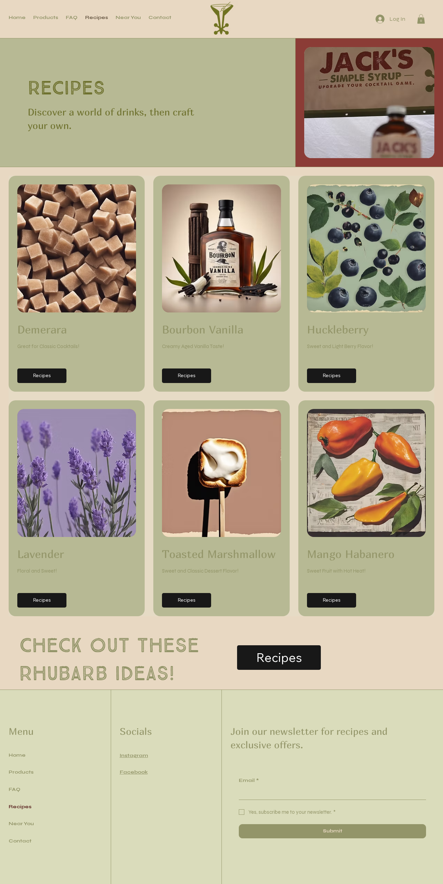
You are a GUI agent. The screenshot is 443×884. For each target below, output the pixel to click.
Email (249, 780)
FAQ (14, 789)
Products (21, 772)
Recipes (20, 807)
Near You (21, 824)
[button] (421, 19)
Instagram (134, 755)
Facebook (134, 772)
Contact (20, 841)
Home (17, 755)
